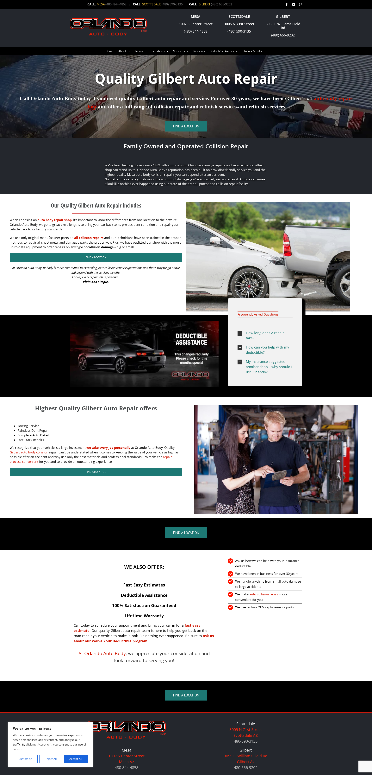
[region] (50, 744)
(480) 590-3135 (172, 4)
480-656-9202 (245, 767)
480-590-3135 (245, 741)
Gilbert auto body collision (29, 452)
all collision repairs (88, 238)
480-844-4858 (126, 767)
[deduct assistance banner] (144, 323)
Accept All (75, 759)
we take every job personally (108, 447)
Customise (25, 759)
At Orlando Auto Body (102, 653)
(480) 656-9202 (221, 4)
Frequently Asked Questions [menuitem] (258, 314)
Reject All (51, 759)
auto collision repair (264, 594)
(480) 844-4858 (116, 4)
